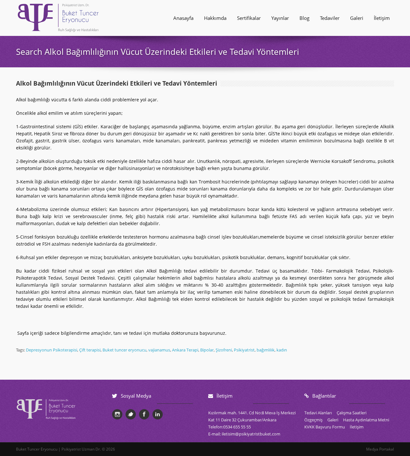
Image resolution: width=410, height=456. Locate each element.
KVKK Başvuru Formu (324, 427)
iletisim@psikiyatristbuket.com (251, 434)
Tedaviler (330, 18)
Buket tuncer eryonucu (124, 350)
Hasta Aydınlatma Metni (366, 420)
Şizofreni (224, 350)
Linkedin (157, 414)
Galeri (356, 18)
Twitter (131, 414)
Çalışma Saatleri (351, 413)
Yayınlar (280, 18)
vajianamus (159, 350)
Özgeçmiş (313, 420)
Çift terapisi (90, 350)
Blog (304, 18)
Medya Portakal (380, 449)
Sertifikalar (249, 18)
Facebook (144, 414)
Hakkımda (215, 18)
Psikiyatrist (244, 350)
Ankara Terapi (185, 350)
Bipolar (207, 350)
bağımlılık (266, 350)
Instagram (117, 414)
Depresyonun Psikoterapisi (51, 350)
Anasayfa (183, 18)
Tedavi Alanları (318, 413)
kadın (281, 350)
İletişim (382, 18)
